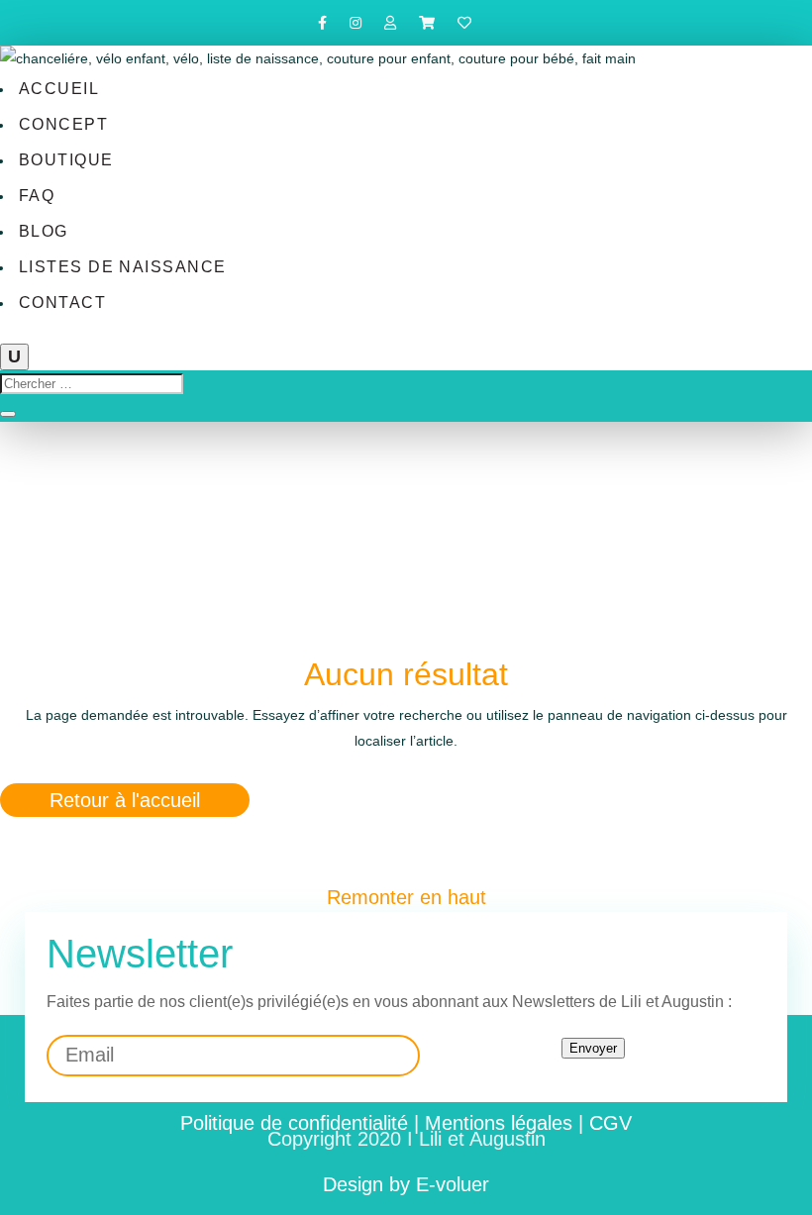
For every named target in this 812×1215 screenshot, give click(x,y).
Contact (62, 302)
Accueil (59, 88)
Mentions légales (498, 1123)
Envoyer (593, 1048)
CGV (610, 1123)
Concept (63, 124)
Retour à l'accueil (125, 800)
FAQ (36, 195)
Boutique (66, 160)
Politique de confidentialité (294, 1123)
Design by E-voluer (406, 1184)
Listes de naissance (123, 266)
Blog (43, 231)
